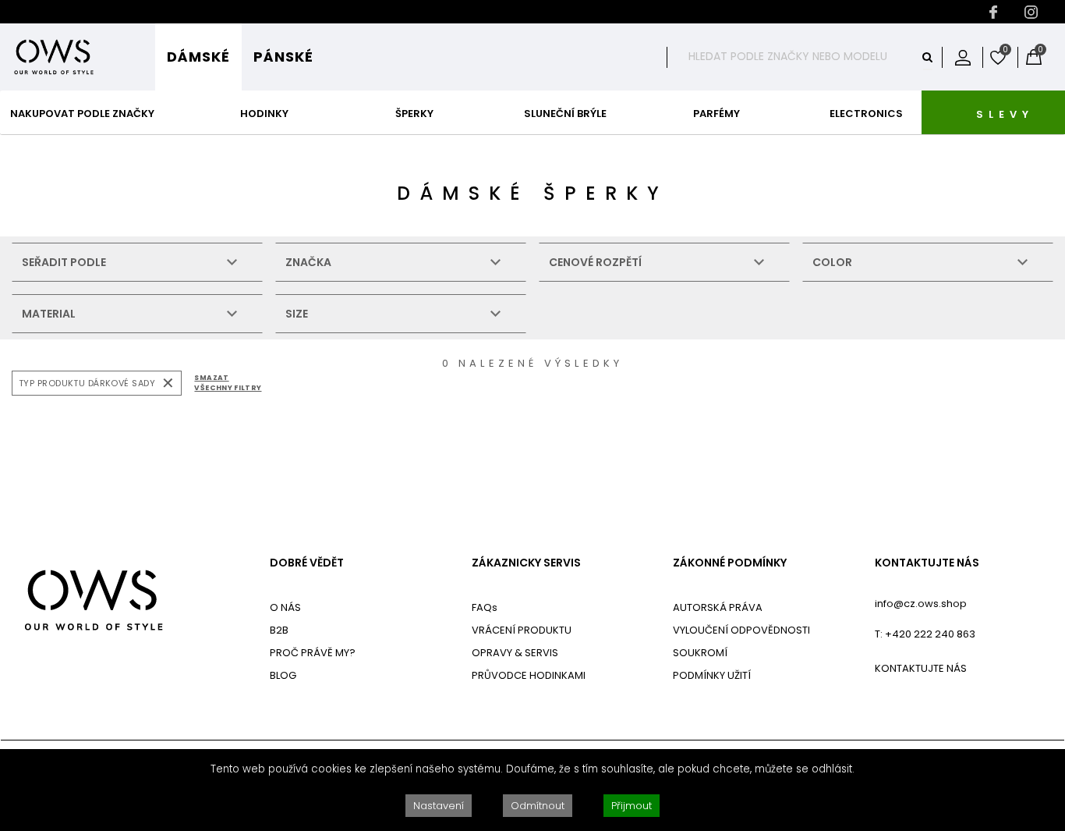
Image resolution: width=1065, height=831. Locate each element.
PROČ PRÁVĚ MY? (313, 652)
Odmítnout (537, 805)
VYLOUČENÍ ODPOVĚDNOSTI (741, 630)
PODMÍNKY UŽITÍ (712, 675)
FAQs (484, 607)
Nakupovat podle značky (82, 113)
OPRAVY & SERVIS (515, 652)
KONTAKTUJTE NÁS (927, 563)
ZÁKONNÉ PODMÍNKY (730, 563)
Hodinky (264, 113)
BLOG (283, 675)
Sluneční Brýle (565, 113)
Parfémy (716, 113)
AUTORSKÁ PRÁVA (717, 607)
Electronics (866, 113)
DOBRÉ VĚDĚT (307, 563)
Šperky (414, 113)
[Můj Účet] (963, 57)
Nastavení (438, 805)
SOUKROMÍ (700, 652)
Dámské (198, 56)
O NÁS (285, 607)
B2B (279, 630)
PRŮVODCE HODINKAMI (529, 675)
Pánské (283, 56)
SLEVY (1005, 114)
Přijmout (631, 805)
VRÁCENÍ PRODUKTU (521, 630)
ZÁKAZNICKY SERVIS (526, 563)
